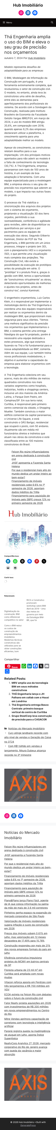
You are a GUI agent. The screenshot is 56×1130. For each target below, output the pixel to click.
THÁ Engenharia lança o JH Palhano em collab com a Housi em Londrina (30, 697)
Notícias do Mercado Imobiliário (26, 728)
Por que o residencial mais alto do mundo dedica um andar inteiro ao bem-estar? (32, 474)
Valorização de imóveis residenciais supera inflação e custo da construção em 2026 (26, 925)
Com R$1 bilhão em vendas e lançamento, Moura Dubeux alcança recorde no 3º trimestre (25, 750)
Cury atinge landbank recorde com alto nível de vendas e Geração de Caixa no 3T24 (27, 737)
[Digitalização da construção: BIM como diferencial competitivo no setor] (14, 604)
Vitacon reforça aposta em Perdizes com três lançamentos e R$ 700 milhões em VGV (27, 986)
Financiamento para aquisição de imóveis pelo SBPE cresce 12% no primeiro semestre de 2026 (31, 499)
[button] (52, 22)
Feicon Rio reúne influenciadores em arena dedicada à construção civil (31, 455)
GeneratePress (28, 1125)
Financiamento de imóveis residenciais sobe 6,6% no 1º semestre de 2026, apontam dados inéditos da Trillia (26, 880)
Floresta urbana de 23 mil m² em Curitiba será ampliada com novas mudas (24, 974)
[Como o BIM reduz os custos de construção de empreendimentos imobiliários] (15, 638)
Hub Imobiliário (28, 5)
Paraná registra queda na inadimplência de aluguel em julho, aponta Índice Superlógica (27, 1035)
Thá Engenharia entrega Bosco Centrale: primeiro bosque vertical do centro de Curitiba (30, 708)
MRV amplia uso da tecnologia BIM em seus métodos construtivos (30, 686)
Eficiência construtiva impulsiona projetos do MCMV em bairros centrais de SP (26, 961)
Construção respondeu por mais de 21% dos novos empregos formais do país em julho (27, 949)
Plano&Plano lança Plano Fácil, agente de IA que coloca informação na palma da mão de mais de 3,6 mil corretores (26, 904)
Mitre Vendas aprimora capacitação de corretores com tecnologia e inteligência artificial (27, 1022)
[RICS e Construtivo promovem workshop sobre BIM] (38, 610)
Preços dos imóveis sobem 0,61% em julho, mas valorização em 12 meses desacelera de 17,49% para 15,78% (25, 937)
